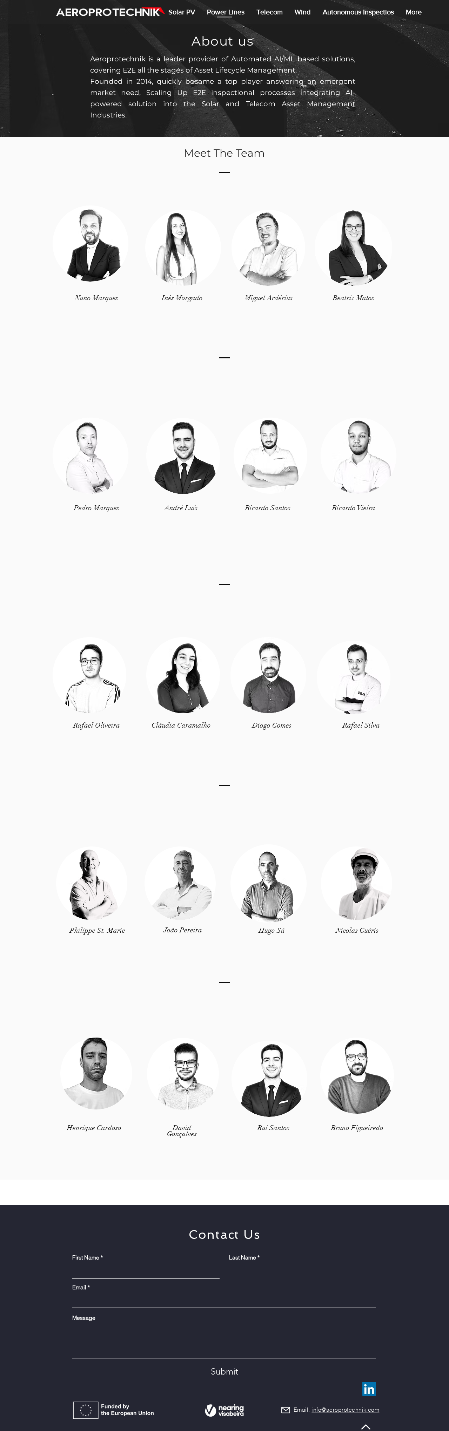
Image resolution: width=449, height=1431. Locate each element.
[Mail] (286, 1410)
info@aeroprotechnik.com (345, 1409)
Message (83, 1318)
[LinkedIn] (369, 1389)
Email (79, 1287)
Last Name (242, 1257)
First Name (85, 1257)
